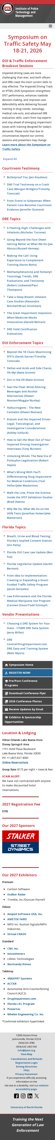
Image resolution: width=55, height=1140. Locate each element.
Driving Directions (26, 1066)
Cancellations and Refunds (26, 1059)
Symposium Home (19, 665)
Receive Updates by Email (24, 709)
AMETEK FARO (17, 919)
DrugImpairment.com (21, 998)
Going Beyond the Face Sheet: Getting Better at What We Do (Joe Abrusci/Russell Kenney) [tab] (30, 244)
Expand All (10, 159)
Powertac (13, 1009)
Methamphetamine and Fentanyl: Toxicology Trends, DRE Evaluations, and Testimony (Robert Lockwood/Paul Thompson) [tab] (29, 280)
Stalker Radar (16, 894)
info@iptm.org (26, 1050)
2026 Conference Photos (23, 701)
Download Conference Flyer (25, 693)
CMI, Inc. (13, 948)
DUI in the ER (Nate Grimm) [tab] (25, 380)
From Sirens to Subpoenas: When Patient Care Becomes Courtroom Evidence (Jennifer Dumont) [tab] (29, 205)
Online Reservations (15, 762)
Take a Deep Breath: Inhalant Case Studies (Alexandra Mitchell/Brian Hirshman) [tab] (26, 301)
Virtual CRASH (16, 934)
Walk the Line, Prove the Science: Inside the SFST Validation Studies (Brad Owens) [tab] (30, 497)
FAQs (26, 1070)
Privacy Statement (26, 1074)
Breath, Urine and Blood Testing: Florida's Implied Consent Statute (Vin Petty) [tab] (29, 540)
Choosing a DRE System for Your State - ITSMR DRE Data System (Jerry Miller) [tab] (28, 628)
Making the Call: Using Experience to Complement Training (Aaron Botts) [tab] (25, 260)
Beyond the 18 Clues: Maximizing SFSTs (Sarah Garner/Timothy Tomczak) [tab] (29, 356)
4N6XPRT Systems (19, 978)
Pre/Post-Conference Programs (21, 683)
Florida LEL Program (21, 1004)
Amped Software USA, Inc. (25, 914)
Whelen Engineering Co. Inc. (25, 1014)
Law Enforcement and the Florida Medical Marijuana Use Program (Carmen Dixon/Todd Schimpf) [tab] (29, 600)
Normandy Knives (19, 964)
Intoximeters (16, 953)
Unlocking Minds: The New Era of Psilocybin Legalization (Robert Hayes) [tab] (29, 460)
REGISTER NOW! (17, 673)
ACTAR (11, 983)
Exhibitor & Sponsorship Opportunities (23, 719)
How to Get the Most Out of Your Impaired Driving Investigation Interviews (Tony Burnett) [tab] (29, 444)
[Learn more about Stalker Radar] (27, 841)
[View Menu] (50, 26)
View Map (26, 1054)
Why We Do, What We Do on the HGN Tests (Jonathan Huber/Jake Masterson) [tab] (29, 513)
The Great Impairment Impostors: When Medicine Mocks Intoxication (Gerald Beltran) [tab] (29, 317)
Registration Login (26, 1062)
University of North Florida (26, 1107)
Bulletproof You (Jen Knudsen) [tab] (27, 177)
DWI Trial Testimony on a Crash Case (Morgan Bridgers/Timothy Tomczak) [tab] (28, 189)
